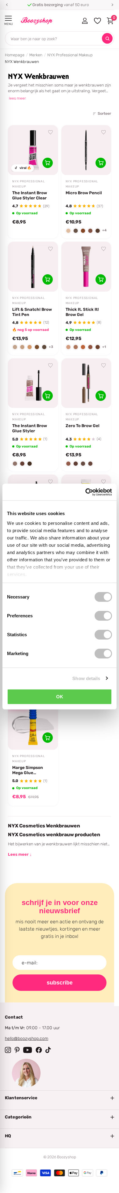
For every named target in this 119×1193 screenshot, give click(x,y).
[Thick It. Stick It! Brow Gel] (86, 267)
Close (59, 1098)
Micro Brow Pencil (84, 192)
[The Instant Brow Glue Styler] (33, 383)
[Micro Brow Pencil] (86, 150)
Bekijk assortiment (8, 18)
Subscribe (60, 983)
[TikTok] (48, 1050)
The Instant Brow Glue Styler (29, 428)
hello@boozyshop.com (26, 1038)
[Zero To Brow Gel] (86, 383)
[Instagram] (8, 1050)
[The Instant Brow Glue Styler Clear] (33, 150)
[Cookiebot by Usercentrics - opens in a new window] (85, 492)
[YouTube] (27, 1050)
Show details (86, 678)
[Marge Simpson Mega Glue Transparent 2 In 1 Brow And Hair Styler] (33, 725)
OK (59, 696)
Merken (35, 55)
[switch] (103, 616)
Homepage (14, 55)
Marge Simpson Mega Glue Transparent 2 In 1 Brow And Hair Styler (30, 770)
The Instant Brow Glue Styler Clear (29, 195)
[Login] (84, 21)
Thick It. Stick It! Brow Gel (82, 312)
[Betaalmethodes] (17, 1173)
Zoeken (107, 38)
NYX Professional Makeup (70, 55)
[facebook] (39, 1050)
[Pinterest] (17, 1050)
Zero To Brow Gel (82, 425)
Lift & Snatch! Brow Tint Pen (32, 312)
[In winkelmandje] (47, 163)
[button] (6, 5)
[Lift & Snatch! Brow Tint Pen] (33, 267)
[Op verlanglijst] (50, 132)
